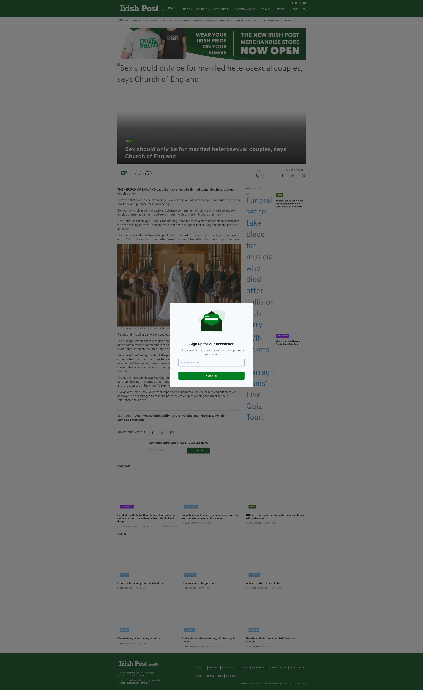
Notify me (211, 375)
